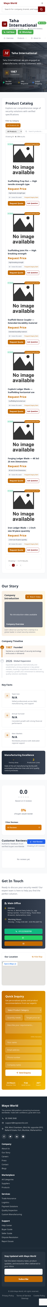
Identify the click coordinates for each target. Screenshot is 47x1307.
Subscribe (23, 1279)
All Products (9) (13, 125)
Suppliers (6, 1183)
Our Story (6, 1152)
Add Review (38, 841)
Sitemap (24, 1298)
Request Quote (16, 203)
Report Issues (8, 1241)
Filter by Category (12, 121)
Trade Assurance (9, 1198)
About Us (6, 1148)
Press (4, 1160)
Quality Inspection (9, 1210)
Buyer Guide (7, 1229)
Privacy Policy (8, 1295)
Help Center (7, 1225)
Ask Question (32, 203)
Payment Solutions (10, 1206)
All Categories (8, 1179)
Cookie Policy (39, 1295)
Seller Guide (7, 1233)
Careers (5, 1156)
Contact (5, 1164)
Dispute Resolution (10, 1237)
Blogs (4, 1168)
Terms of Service (24, 1295)
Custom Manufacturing (12, 1214)
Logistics (5, 1202)
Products (6, 1187)
